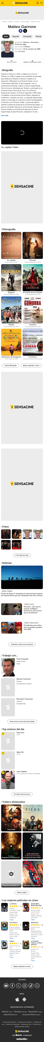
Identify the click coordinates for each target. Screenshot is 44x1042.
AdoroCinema (9, 1014)
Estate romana (21, 661)
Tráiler (11, 920)
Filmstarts (17, 1012)
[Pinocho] (33, 245)
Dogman (11, 292)
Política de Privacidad (12, 1024)
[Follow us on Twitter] (19, 985)
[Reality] (11, 309)
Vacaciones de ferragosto (11, 357)
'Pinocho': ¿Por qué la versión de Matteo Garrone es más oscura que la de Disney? (33, 610)
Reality (11, 325)
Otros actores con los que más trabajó (22, 721)
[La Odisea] (4, 907)
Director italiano (25, 21)
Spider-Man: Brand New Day (36, 904)
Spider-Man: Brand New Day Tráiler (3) (33, 885)
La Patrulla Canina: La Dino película (36, 942)
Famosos (10, 21)
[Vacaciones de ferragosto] (11, 342)
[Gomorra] (33, 309)
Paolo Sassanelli (22, 659)
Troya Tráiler (11, 829)
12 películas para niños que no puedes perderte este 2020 (33, 627)
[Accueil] (20, 3)
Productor (19, 44)
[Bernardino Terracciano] (8, 707)
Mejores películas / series (31, 365)
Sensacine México (29, 1014)
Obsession (34, 922)
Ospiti (18, 664)
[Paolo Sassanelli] (8, 667)
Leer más (4, 115)
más (24, 44)
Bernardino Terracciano (25, 699)
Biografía (7, 70)
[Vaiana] (4, 944)
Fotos (5, 526)
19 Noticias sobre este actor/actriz (22, 644)
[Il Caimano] (33, 342)
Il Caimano (33, 357)
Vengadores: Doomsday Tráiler (11, 857)
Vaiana (11, 941)
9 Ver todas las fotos (22, 555)
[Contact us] (37, 985)
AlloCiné (5, 1012)
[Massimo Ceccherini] (8, 687)
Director (17, 21)
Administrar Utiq (26, 1024)
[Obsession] (26, 926)
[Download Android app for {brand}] (25, 999)
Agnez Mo (20, 752)
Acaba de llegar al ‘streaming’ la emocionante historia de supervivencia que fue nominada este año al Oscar (22, 594)
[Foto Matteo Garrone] (6, 534)
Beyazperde (32, 1012)
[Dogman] (11, 277)
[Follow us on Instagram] (25, 985)
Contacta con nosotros (25, 1022)
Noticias (7, 563)
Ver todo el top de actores (22, 794)
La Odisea (12, 904)
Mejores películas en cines (22, 966)
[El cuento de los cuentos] (33, 277)
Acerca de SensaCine (9, 1022)
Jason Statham (22, 771)
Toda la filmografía (10, 365)
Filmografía (8, 229)
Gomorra (32, 325)
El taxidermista (21, 704)
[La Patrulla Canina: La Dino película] (26, 944)
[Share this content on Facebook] (21, 31)
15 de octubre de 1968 (31, 49)
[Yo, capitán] (11, 245)
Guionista (35, 42)
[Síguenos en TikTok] (31, 985)
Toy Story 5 (13, 922)
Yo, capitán (11, 260)
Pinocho (33, 260)
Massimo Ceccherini (24, 679)
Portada (4, 21)
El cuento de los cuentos (32, 292)
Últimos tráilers (22, 892)
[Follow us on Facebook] (13, 985)
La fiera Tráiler (32, 829)
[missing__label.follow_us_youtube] (6, 985)
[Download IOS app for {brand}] (18, 999)
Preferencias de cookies (22, 1026)
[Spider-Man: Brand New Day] (26, 907)
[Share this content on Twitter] (25, 31)
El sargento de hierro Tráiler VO (33, 857)
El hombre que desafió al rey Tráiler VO (11, 885)
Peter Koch (20, 733)
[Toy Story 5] (4, 926)
